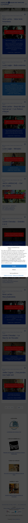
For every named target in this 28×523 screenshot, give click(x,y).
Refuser (14, 269)
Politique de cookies (8, 275)
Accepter (14, 266)
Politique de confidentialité (18, 275)
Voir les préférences (14, 273)
